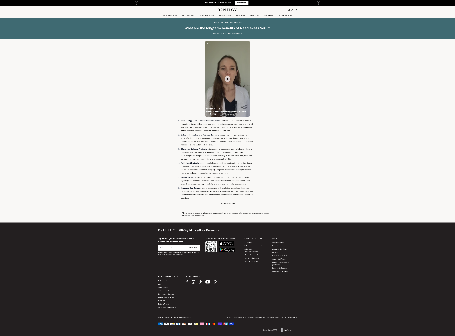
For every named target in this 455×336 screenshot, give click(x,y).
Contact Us (162, 301)
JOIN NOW (193, 248)
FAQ (159, 284)
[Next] (318, 3)
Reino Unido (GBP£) (270, 330)
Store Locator (163, 287)
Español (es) (288, 330)
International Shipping (166, 294)
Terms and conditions (278, 317)
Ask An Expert (163, 291)
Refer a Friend (163, 304)
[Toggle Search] (289, 9)
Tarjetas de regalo (251, 261)
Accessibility (249, 317)
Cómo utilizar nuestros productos (280, 263)
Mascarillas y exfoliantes (253, 255)
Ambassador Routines (280, 271)
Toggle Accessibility (262, 317)
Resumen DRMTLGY (279, 256)
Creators (275, 252)
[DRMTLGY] (227, 10)
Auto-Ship (248, 242)
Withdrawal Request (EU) (167, 307)
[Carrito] (295, 9)
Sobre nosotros (278, 242)
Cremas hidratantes (251, 258)
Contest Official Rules (166, 297)
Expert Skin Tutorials (279, 268)
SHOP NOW (271, 3)
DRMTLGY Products (233, 22)
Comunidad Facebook (280, 259)
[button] (227, 243)
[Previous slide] (136, 3)
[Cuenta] (292, 9)
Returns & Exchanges (166, 281)
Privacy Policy (292, 317)
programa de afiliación (280, 249)
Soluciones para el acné (253, 246)
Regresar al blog (228, 203)
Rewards (275, 246)
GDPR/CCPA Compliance (235, 317)
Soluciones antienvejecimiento (251, 250)
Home (216, 22)
